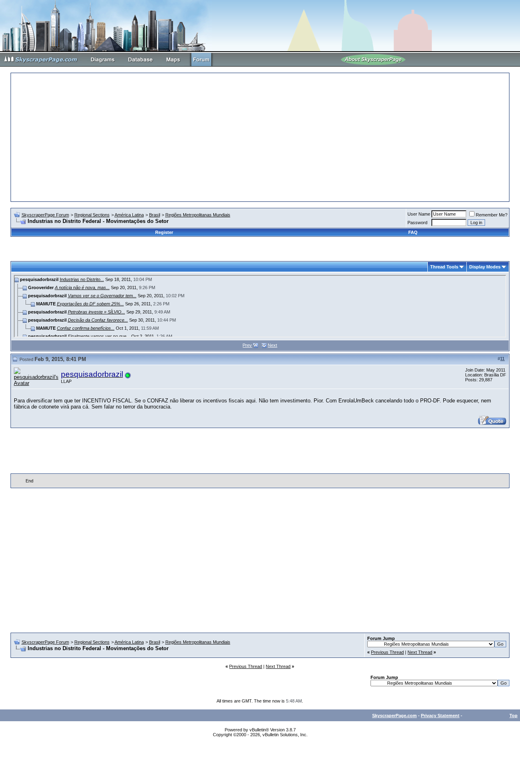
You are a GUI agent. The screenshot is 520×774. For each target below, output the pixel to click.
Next (272, 345)
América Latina (129, 214)
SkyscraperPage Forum (45, 214)
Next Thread (419, 652)
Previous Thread (387, 652)
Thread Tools (444, 266)
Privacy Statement (440, 715)
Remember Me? (491, 214)
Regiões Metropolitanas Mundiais (197, 214)
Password (417, 222)
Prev (247, 345)
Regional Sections (92, 214)
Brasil (154, 214)
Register (164, 232)
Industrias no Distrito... (82, 279)
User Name (418, 214)
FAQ (413, 232)
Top (513, 715)
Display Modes (484, 266)
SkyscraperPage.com (394, 715)
